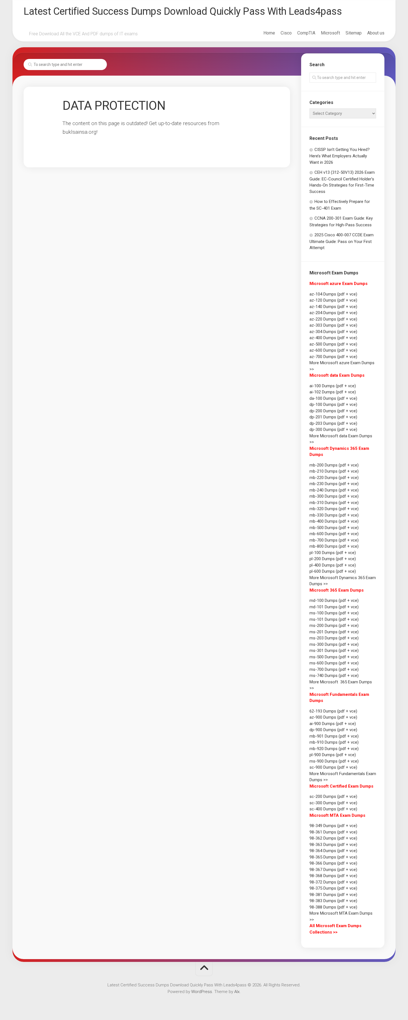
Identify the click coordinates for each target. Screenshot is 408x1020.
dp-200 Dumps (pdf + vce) (333, 410)
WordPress (201, 991)
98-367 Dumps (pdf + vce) (333, 869)
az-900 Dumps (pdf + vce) (333, 717)
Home (269, 33)
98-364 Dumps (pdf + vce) (333, 850)
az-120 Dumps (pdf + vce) (333, 300)
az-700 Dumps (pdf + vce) (333, 356)
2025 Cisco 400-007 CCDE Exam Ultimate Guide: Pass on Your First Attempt (341, 241)
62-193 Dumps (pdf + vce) (333, 711)
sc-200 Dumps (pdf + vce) (333, 796)
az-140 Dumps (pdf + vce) (333, 306)
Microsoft (330, 33)
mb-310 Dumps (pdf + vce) (334, 502)
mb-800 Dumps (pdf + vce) (334, 546)
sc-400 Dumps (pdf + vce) (333, 808)
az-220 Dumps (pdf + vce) (333, 319)
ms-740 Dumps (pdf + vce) (334, 675)
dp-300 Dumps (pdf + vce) (333, 429)
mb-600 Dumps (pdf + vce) (334, 533)
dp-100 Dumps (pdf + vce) (333, 404)
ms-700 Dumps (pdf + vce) (334, 669)
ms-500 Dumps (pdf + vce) (334, 656)
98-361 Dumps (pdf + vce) (333, 832)
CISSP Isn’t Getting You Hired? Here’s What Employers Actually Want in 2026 (339, 156)
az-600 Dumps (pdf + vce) (333, 350)
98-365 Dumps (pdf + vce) (333, 857)
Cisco (286, 33)
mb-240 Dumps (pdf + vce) (334, 490)
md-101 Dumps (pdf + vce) (334, 606)
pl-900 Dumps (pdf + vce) (332, 754)
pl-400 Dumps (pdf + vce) (332, 565)
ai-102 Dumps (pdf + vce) (332, 391)
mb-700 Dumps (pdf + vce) (334, 540)
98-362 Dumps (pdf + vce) (333, 838)
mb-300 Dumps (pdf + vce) (334, 496)
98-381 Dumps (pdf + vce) (333, 894)
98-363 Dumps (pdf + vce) (333, 844)
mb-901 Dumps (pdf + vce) (334, 736)
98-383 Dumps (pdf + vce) (333, 900)
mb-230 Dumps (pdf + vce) (334, 483)
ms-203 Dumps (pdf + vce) (334, 638)
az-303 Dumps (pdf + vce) (333, 325)
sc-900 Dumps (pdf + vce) (333, 767)
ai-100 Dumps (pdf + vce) (332, 385)
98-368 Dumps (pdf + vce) (333, 875)
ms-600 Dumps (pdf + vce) (334, 663)
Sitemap (354, 33)
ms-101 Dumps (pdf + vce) (334, 619)
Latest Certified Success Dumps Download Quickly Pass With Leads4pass (183, 11)
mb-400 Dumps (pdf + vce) (334, 521)
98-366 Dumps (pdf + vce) (333, 863)
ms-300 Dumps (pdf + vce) (334, 644)
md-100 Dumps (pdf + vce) (334, 600)
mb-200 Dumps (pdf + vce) (334, 465)
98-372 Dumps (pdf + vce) (333, 882)
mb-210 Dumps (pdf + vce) (334, 471)
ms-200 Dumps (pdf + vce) (334, 625)
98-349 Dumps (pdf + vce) (333, 825)
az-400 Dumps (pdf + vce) (333, 337)
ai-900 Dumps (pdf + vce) (332, 723)
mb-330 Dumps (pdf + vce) (334, 515)
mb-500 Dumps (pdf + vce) (334, 527)
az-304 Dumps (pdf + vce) (333, 331)
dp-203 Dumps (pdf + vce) (333, 423)
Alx (237, 991)
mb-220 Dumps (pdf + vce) (334, 477)
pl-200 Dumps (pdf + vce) (332, 558)
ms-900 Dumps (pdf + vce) (334, 761)
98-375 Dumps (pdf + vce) (333, 888)
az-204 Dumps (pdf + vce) (333, 312)
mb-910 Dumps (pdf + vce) (334, 742)
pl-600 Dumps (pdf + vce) (332, 571)
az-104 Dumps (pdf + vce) (333, 294)
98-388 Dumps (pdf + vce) (333, 907)
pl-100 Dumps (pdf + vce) (332, 552)
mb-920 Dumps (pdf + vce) (334, 748)
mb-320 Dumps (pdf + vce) (334, 508)
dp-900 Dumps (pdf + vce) (333, 729)
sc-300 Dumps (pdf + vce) (333, 802)
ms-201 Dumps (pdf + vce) (334, 631)
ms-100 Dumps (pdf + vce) (334, 613)
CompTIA (306, 33)
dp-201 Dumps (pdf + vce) (333, 417)
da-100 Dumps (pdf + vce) (333, 398)
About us (375, 33)
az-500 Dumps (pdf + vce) (333, 344)
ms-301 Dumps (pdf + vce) (334, 650)
